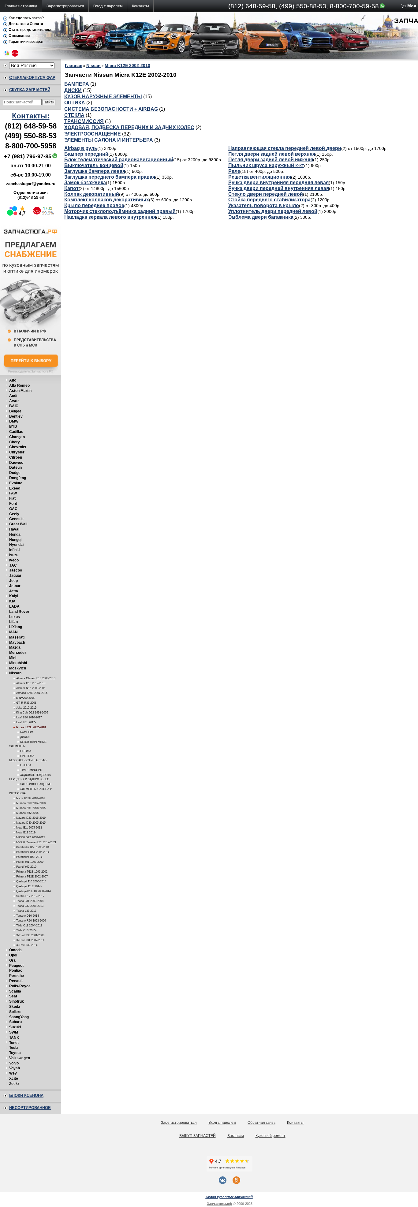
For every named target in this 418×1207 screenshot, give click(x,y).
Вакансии (235, 1136)
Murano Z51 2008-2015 (31, 808)
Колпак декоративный (91, 194)
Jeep (13, 581)
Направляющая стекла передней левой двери (284, 148)
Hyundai (16, 544)
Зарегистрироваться (65, 6)
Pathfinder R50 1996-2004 (32, 847)
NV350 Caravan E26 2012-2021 (36, 842)
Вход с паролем (108, 6)
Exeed (14, 488)
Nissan (15, 673)
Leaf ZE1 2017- (26, 722)
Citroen (15, 457)
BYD (13, 426)
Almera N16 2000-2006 (30, 688)
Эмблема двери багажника (260, 217)
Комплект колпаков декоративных (106, 199)
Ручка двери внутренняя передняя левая (278, 182)
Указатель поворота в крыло (263, 205)
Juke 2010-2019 (26, 707)
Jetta (13, 591)
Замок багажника (85, 182)
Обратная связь (261, 1122)
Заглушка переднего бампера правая (109, 177)
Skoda (14, 1006)
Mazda (15, 647)
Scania (15, 991)
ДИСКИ (24, 737)
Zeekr (14, 1084)
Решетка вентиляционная (259, 177)
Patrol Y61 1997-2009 (29, 861)
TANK (14, 1037)
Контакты (140, 6)
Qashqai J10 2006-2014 (31, 881)
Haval (14, 529)
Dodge (15, 473)
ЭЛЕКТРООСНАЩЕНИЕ (35, 784)
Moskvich (17, 668)
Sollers (15, 1012)
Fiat (12, 498)
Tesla (13, 1047)
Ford (13, 503)
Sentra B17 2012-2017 (30, 896)
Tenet (14, 1043)
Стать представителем (30, 30)
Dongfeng (17, 478)
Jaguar (15, 575)
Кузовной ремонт (271, 1136)
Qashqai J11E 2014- (29, 886)
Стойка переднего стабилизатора (269, 199)
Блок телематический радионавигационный (118, 159)
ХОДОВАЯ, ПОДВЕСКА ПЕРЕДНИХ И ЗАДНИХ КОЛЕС (129, 127)
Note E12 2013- (26, 832)
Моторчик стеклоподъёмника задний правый (120, 211)
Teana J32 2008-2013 (29, 905)
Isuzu (13, 555)
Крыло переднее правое (94, 205)
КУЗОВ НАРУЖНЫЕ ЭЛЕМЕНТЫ (103, 96)
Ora (12, 960)
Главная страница (21, 6)
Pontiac (15, 970)
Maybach (17, 642)
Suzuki (15, 1027)
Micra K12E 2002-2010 (31, 727)
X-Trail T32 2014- (27, 945)
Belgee (15, 411)
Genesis (16, 519)
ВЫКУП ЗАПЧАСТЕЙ (197, 1136)
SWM (13, 1032)
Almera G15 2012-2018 (30, 683)
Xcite (13, 1078)
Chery (14, 442)
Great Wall (18, 524)
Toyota (15, 1053)
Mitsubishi (18, 663)
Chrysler (16, 452)
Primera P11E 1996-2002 (31, 871)
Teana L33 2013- (26, 910)
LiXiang (15, 627)
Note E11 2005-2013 (29, 827)
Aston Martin (20, 391)
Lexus (14, 617)
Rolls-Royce (20, 986)
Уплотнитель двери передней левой (272, 211)
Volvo (14, 1063)
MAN (13, 632)
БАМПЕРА (26, 732)
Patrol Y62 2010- (26, 866)
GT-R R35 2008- (26, 702)
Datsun (15, 467)
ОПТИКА (25, 751)
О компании (19, 36)
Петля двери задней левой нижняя (270, 159)
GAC (13, 509)
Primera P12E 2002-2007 (32, 876)
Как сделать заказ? (26, 18)
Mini (12, 658)
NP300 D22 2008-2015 (30, 837)
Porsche (16, 976)
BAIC (13, 406)
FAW (13, 493)
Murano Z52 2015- (27, 812)
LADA (14, 606)
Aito (12, 380)
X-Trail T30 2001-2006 (30, 935)
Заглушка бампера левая (94, 171)
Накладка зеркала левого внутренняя (110, 217)
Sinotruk (16, 1001)
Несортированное (30, 1107)
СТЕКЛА (25, 765)
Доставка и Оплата (26, 24)
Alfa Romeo (19, 385)
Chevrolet (17, 447)
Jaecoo (15, 570)
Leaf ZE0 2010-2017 (29, 717)
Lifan (13, 622)
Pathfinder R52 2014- (29, 857)
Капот (71, 188)
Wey (13, 1073)
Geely (14, 514)
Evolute (15, 483)
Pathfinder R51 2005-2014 (32, 852)
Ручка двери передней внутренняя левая (278, 188)
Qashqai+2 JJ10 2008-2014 (33, 891)
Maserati (16, 637)
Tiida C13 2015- (26, 930)
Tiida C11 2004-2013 (29, 925)
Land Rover (19, 611)
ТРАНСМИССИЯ (31, 770)
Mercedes (18, 652)
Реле (234, 171)
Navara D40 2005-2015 (31, 822)
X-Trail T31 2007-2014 (30, 940)
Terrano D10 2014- (28, 915)
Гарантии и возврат (26, 41)
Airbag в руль (80, 148)
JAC (13, 565)
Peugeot (16, 965)
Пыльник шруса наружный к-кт (266, 165)
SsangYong (19, 1017)
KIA (12, 601)
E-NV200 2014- (25, 697)
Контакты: (31, 116)
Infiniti (14, 550)
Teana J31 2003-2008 (29, 901)
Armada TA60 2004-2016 (31, 693)
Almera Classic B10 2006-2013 (35, 678)
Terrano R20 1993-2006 (31, 920)
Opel (13, 955)
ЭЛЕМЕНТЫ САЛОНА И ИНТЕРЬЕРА (108, 140)
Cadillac (16, 432)
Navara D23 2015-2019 (31, 817)
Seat (13, 996)
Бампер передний (86, 154)
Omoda (15, 950)
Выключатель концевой (93, 165)
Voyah (14, 1068)
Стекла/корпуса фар (32, 77)
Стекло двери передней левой (265, 194)
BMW (13, 421)
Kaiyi (13, 596)
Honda (15, 534)
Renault (16, 981)
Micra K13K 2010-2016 (30, 798)
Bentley (16, 416)
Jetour (15, 586)
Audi (13, 395)
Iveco (14, 560)
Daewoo (16, 462)
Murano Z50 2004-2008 (31, 803)
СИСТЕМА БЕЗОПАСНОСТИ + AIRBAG (111, 109)
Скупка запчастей (29, 90)
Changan (17, 437)
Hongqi (15, 540)
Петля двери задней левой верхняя (271, 154)
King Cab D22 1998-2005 (32, 712)
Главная (73, 65)
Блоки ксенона (26, 1095)
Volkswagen (19, 1058)
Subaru (15, 1022)
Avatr (14, 401)
